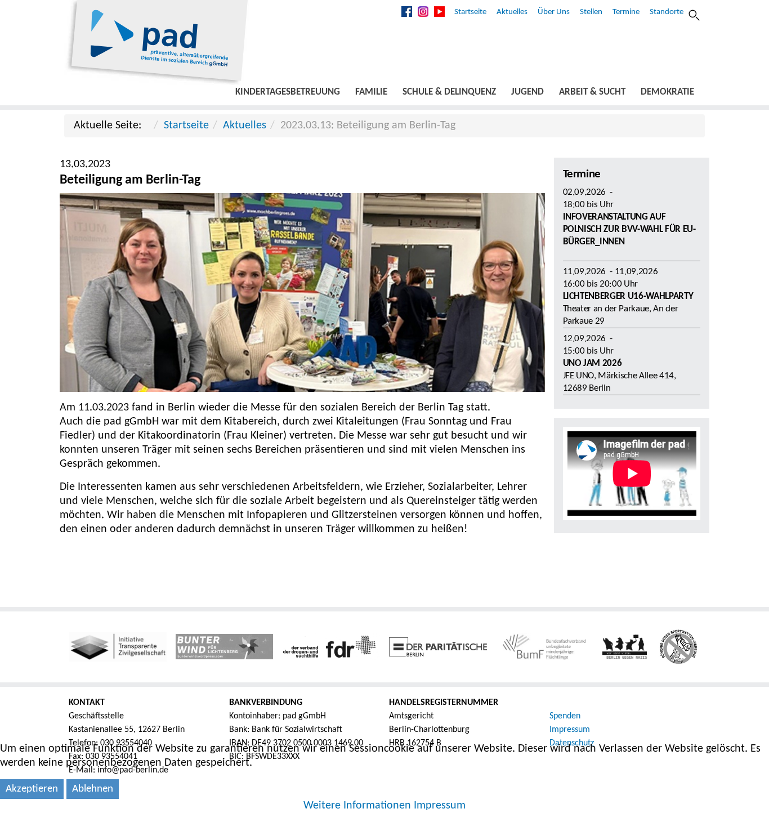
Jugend (527, 92)
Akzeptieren (32, 789)
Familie (371, 92)
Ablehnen (92, 789)
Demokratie (667, 92)
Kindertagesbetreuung (287, 92)
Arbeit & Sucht (592, 92)
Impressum (569, 729)
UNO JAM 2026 (592, 363)
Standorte (666, 12)
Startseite (470, 12)
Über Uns (554, 12)
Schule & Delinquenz (449, 92)
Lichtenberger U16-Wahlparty (628, 296)
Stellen (591, 12)
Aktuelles (512, 12)
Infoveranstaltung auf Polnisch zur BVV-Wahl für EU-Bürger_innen (629, 229)
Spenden (564, 716)
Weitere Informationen (357, 805)
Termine (626, 12)
